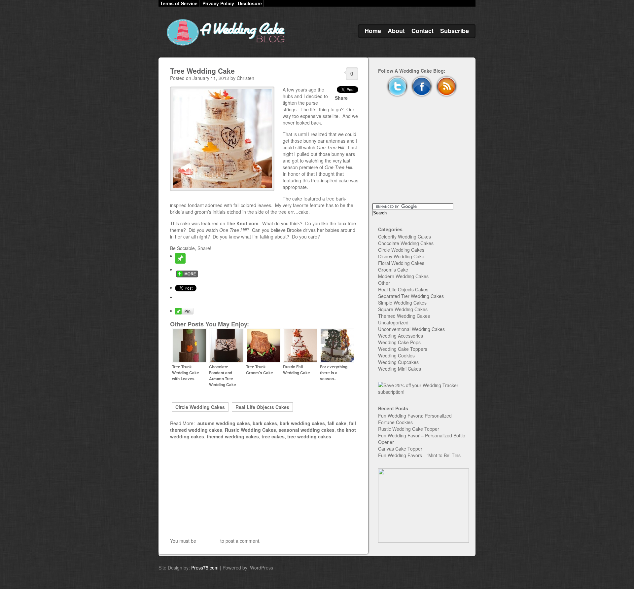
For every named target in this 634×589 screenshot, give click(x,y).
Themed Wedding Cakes (404, 316)
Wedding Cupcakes (398, 362)
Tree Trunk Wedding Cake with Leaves (185, 373)
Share (341, 97)
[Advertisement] (264, 484)
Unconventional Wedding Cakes (411, 329)
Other (384, 282)
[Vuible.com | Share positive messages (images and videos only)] (180, 261)
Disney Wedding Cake (401, 256)
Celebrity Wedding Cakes (404, 236)
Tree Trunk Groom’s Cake (259, 370)
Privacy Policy (218, 3)
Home (373, 30)
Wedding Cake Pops (399, 342)
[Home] (224, 45)
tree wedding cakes (309, 436)
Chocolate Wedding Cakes (406, 243)
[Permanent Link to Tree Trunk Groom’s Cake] (263, 361)
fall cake (337, 423)
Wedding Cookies (396, 355)
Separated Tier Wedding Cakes (411, 296)
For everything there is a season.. (333, 373)
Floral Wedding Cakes (401, 263)
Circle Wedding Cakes (200, 407)
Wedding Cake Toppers (402, 349)
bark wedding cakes (302, 423)
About (396, 30)
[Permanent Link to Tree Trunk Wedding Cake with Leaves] (189, 361)
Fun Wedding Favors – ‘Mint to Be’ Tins (419, 455)
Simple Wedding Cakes (402, 302)
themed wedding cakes (233, 436)
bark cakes (265, 423)
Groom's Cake (393, 269)
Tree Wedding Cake (202, 71)
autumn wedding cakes (223, 423)
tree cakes (273, 436)
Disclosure (250, 3)
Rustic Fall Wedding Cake (296, 370)
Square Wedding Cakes (403, 309)
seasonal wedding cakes (307, 429)
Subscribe (454, 30)
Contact (422, 30)
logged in (208, 540)
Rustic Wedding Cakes (250, 429)
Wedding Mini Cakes (399, 368)
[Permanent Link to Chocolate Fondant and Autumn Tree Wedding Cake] (226, 361)
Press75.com (205, 567)
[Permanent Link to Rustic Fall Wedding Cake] (300, 361)
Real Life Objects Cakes (262, 407)
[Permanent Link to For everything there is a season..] (337, 361)
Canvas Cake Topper (400, 448)
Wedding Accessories (400, 335)
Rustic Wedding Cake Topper (408, 428)
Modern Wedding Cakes (403, 276)
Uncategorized (393, 322)
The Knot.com (242, 223)
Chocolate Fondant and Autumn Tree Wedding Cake (222, 375)
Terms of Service (178, 3)
